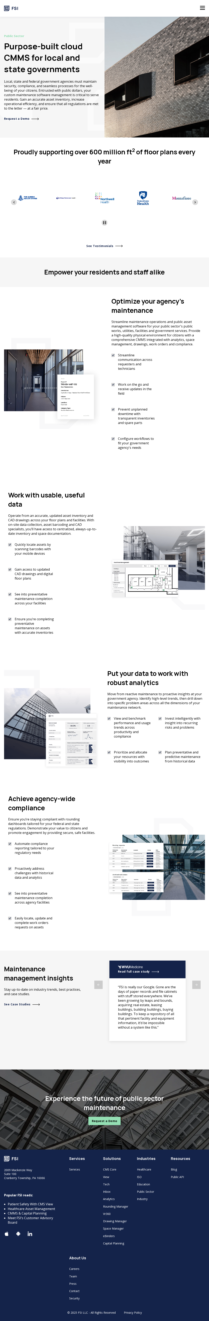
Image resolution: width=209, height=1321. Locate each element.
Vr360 (107, 1214)
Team (73, 1276)
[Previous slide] (14, 202)
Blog (174, 1169)
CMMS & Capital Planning (27, 1213)
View (106, 1177)
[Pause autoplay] (105, 223)
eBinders (109, 1236)
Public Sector (145, 1191)
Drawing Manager (115, 1221)
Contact (74, 1291)
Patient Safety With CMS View (30, 1204)
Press (73, 1283)
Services (74, 1169)
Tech (106, 1184)
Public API (177, 1177)
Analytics (109, 1199)
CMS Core (109, 1169)
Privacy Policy (133, 1312)
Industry (142, 1199)
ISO (139, 1177)
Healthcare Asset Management (31, 1209)
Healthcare (144, 1169)
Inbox (106, 1191)
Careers (74, 1268)
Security (74, 1298)
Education (143, 1184)
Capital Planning (113, 1243)
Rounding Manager (115, 1206)
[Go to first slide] (195, 202)
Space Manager (113, 1228)
